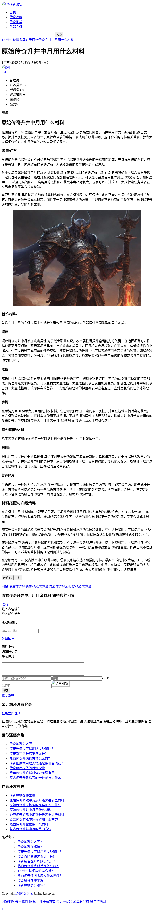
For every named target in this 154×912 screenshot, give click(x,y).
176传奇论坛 (10, 40)
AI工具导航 (81, 901)
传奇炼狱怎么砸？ (22, 744)
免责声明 (35, 901)
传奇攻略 (16, 17)
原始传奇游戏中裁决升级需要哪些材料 (37, 800)
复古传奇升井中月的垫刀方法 (30, 829)
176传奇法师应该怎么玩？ (36, 871)
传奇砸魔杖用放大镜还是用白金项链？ (37, 763)
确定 (11, 639)
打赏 (17, 577)
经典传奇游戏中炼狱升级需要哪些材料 (37, 814)
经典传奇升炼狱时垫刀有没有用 (32, 773)
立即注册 (14, 713)
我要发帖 (8, 695)
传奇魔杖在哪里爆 (22, 795)
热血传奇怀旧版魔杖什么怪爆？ (40, 875)
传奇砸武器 (64, 901)
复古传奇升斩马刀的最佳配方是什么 (35, 777)
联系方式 (49, 901)
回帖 (5, 586)
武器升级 (16, 27)
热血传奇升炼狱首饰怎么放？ (30, 758)
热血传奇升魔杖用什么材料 (29, 824)
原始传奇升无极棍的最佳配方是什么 (35, 805)
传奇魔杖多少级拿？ (32, 885)
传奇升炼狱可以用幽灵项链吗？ (32, 748)
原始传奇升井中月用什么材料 (53, 40)
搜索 (59, 34)
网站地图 (8, 901)
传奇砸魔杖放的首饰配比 (27, 768)
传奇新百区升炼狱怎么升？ (29, 753)
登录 (5, 713)
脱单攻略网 (98, 901)
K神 (4, 72)
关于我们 (21, 901)
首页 (13, 12)
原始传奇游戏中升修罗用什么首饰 (34, 819)
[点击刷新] (61, 684)
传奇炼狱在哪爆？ (30, 847)
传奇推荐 (16, 22)
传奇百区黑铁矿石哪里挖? (36, 856)
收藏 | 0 (7, 577)
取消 (5, 604)
